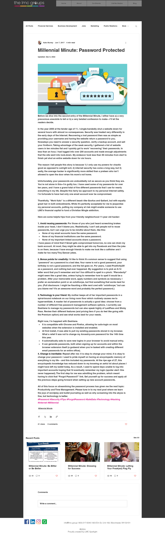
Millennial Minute (45, 408)
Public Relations (110, 26)
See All (136, 438)
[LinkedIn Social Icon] (32, 521)
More (124, 26)
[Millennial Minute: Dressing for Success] (82, 452)
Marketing (95, 26)
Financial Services (45, 26)
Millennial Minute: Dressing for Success (82, 467)
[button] (96, 3)
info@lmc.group (70, 523)
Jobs (84, 26)
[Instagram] (38, 521)
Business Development (67, 26)
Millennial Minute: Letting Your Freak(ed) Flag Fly (120, 467)
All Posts (29, 26)
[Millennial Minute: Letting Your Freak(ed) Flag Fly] (121, 452)
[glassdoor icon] (44, 521)
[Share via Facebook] (39, 417)
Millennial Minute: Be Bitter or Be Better (43, 467)
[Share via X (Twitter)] (45, 417)
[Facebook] (26, 521)
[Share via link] (57, 417)
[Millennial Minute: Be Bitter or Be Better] (43, 452)
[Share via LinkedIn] (51, 417)
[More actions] (125, 42)
